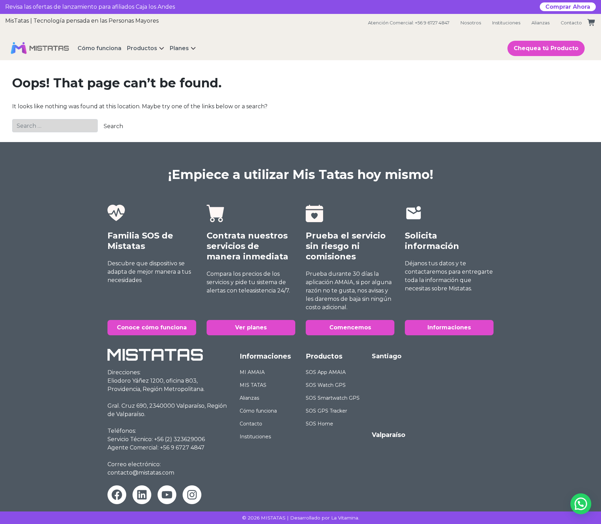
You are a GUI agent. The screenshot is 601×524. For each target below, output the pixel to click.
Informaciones (449, 327)
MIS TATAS (253, 385)
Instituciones (506, 22)
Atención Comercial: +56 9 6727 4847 (408, 22)
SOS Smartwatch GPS (333, 398)
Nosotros (470, 22)
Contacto (571, 22)
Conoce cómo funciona (152, 327)
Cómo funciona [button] (99, 48)
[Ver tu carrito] (591, 23)
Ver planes (251, 327)
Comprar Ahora (567, 6)
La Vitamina (344, 518)
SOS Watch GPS (326, 385)
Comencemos (350, 327)
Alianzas (540, 22)
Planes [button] (179, 48)
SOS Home (319, 424)
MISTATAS (273, 518)
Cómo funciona (258, 411)
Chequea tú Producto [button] (546, 48)
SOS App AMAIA (326, 372)
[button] (580, 503)
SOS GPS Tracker (326, 411)
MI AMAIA (252, 372)
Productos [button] (142, 48)
